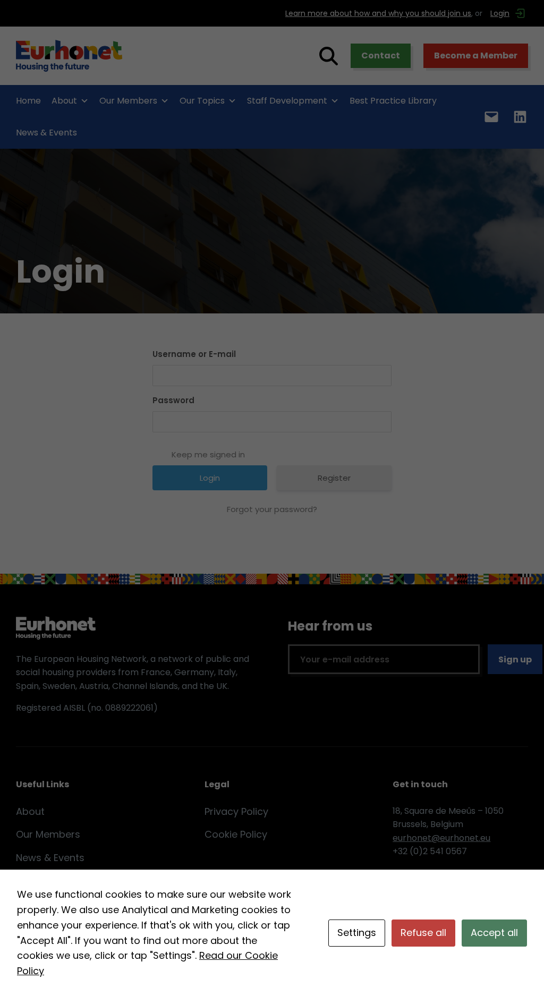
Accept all (494, 932)
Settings (356, 932)
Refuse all (423, 932)
